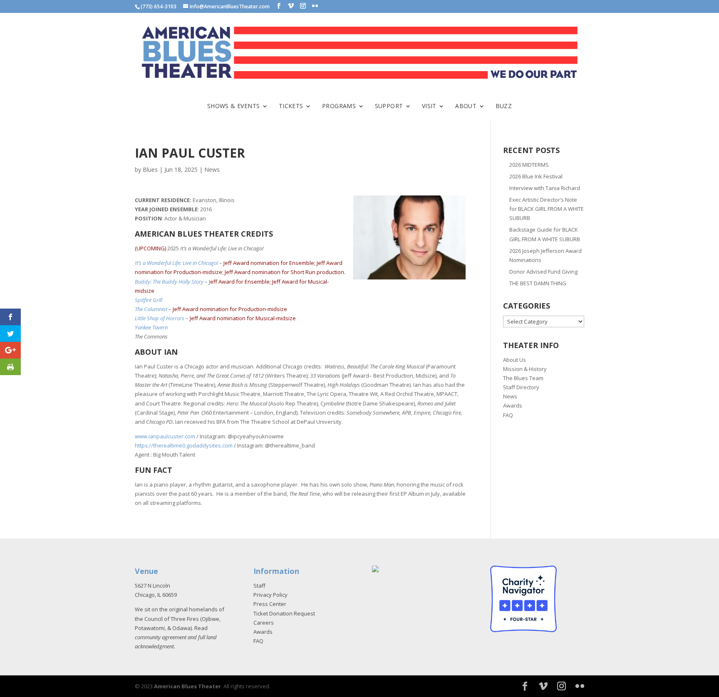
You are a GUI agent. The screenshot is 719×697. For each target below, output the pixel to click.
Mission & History (525, 369)
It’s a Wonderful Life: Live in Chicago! (176, 263)
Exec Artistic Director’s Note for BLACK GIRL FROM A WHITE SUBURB (546, 209)
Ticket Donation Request (284, 613)
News (212, 169)
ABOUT (465, 106)
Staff (259, 585)
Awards (512, 405)
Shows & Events (233, 106)
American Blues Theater (187, 686)
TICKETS (291, 106)
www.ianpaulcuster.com (165, 436)
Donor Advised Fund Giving (543, 271)
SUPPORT (389, 106)
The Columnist (151, 309)
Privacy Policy (270, 594)
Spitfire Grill (148, 300)
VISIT (429, 106)
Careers (263, 622)
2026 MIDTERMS (529, 164)
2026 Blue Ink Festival (536, 176)
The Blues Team (523, 378)
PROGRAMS (339, 106)
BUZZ (504, 106)
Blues (150, 169)
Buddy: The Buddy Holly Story (169, 281)
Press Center (269, 604)
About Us (514, 359)
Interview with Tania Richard (544, 188)
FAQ (508, 415)
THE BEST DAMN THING (537, 283)
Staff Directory (521, 387)
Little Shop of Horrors (159, 318)
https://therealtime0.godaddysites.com (184, 445)
